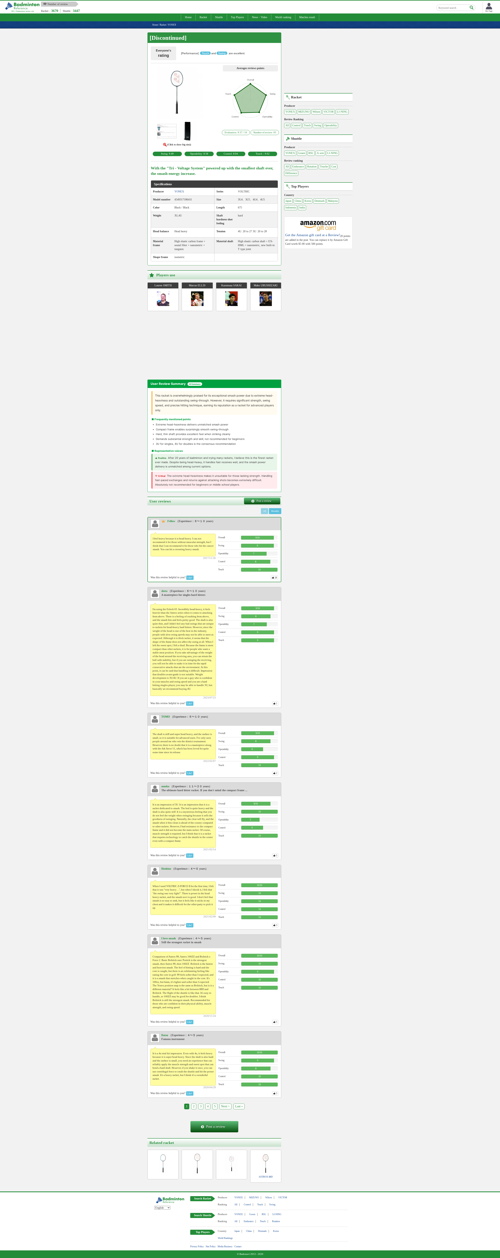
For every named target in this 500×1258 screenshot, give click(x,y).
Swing (317, 125)
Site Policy (211, 1246)
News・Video (259, 17)
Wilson (316, 111)
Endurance (298, 166)
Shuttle (219, 17)
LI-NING (342, 111)
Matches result (307, 17)
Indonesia (290, 207)
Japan (288, 200)
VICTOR (328, 111)
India (302, 207)
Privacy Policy (197, 1246)
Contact (237, 1246)
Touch (307, 125)
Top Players (237, 17)
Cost (333, 166)
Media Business (225, 1246)
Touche (324, 166)
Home (188, 17)
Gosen (301, 153)
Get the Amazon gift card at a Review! (312, 235)
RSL (310, 153)
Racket (203, 17)
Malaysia (333, 200)
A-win (320, 153)
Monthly (275, 511)
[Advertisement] (180, 346)
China (298, 200)
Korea (307, 200)
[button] (177, 94)
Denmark (319, 200)
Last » (239, 1106)
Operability (330, 125)
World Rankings (225, 1238)
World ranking (283, 17)
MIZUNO (303, 111)
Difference (291, 173)
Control (296, 125)
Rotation (312, 166)
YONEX (290, 111)
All (287, 125)
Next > (225, 1106)
